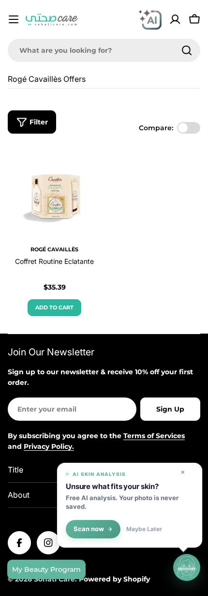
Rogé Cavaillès (54, 249)
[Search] (187, 50)
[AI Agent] (150, 19)
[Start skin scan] (186, 567)
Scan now (89, 529)
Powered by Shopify (114, 579)
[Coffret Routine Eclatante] (54, 192)
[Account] (175, 19)
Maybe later (144, 529)
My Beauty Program (46, 569)
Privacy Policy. (49, 446)
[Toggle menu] (13, 19)
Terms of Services (154, 435)
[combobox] (104, 50)
